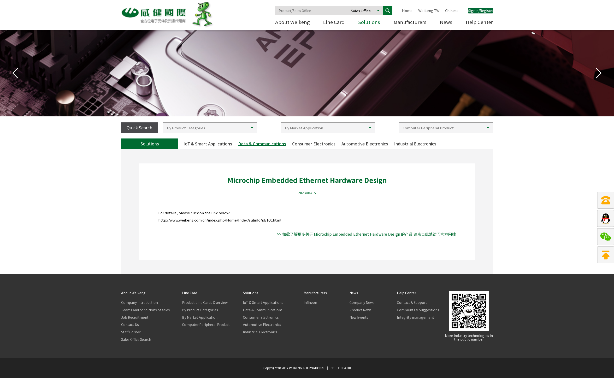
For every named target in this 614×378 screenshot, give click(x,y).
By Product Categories (200, 310)
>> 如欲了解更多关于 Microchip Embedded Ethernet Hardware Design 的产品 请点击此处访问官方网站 (366, 234)
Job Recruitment (134, 317)
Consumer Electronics (314, 144)
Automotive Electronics (365, 144)
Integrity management (415, 317)
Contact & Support (412, 302)
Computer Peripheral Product (201, 324)
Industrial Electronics (415, 144)
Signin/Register (480, 10)
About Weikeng (292, 22)
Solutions (369, 22)
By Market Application (200, 317)
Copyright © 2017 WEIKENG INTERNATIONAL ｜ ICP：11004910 (307, 368)
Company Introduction (139, 302)
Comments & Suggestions (416, 310)
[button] (599, 73)
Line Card (334, 22)
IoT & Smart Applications (207, 144)
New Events (358, 317)
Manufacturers (410, 22)
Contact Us (130, 324)
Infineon (310, 302)
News (446, 22)
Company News (361, 302)
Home (407, 10)
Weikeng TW (428, 10)
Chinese (452, 10)
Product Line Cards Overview (201, 302)
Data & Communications (262, 144)
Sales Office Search (136, 339)
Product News (360, 310)
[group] (307, 73)
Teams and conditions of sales (140, 310)
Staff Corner (131, 332)
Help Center (479, 22)
